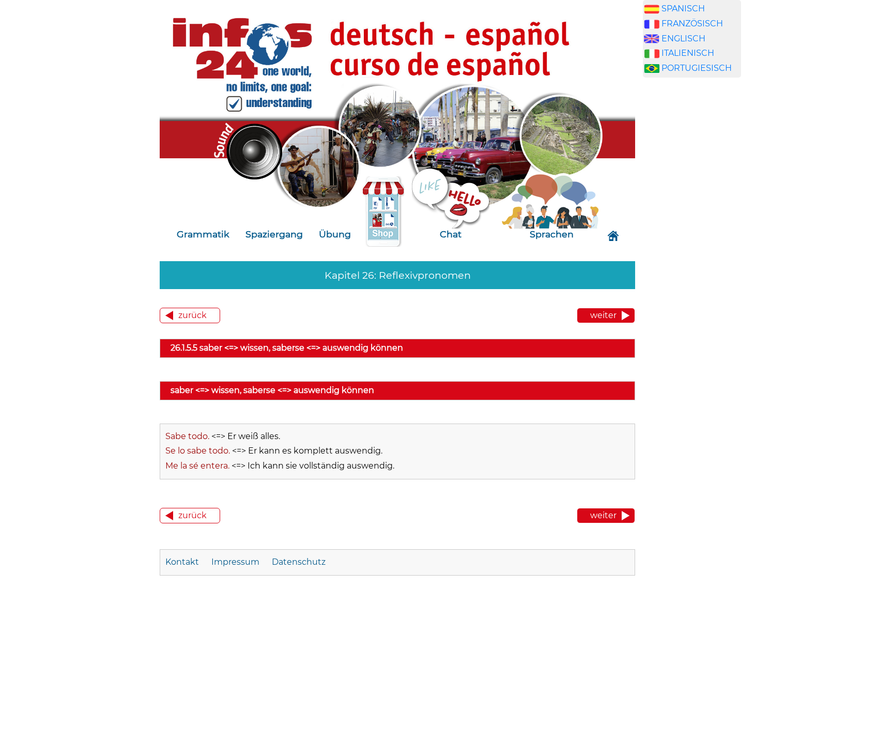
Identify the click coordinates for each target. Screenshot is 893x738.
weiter (603, 315)
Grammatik (203, 234)
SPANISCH (683, 8)
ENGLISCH (683, 38)
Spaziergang (274, 234)
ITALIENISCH (687, 53)
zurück (192, 315)
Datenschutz (299, 562)
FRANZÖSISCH (692, 23)
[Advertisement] (692, 263)
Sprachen (552, 234)
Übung (335, 234)
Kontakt (183, 562)
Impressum (235, 562)
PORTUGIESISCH (696, 68)
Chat (450, 234)
